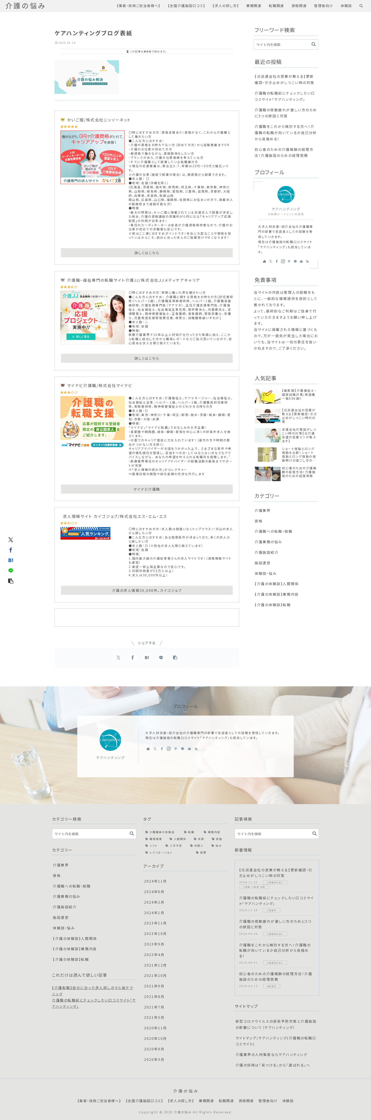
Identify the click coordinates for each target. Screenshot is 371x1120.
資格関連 (246, 1101)
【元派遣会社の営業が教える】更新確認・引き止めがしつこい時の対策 (285, 79)
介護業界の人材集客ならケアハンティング (271, 1054)
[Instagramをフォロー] (283, 261)
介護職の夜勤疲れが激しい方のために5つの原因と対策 (286, 113)
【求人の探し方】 (181, 1101)
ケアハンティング (286, 209)
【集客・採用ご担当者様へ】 (99, 1101)
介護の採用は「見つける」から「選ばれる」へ (273, 1065)
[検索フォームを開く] (361, 6)
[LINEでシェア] (10, 570)
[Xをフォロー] (271, 261)
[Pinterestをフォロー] (289, 261)
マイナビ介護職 (147, 489)
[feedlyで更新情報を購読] (301, 261)
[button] (10, 580)
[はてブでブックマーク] (10, 560)
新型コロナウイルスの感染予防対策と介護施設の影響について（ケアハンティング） (276, 1024)
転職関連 (226, 1101)
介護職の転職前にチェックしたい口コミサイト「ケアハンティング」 (285, 96)
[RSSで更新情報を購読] (307, 261)
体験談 (288, 1101)
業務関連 (206, 1101)
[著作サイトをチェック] (264, 261)
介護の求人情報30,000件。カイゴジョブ (147, 590)
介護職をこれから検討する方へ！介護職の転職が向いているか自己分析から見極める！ (286, 132)
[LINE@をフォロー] (295, 261)
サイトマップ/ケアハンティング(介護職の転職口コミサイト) (276, 1041)
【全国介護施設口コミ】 (144, 1101)
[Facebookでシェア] (10, 549)
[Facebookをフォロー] (277, 261)
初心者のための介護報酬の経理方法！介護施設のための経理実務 (284, 152)
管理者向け (267, 1101)
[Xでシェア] (10, 539)
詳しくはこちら (147, 252)
